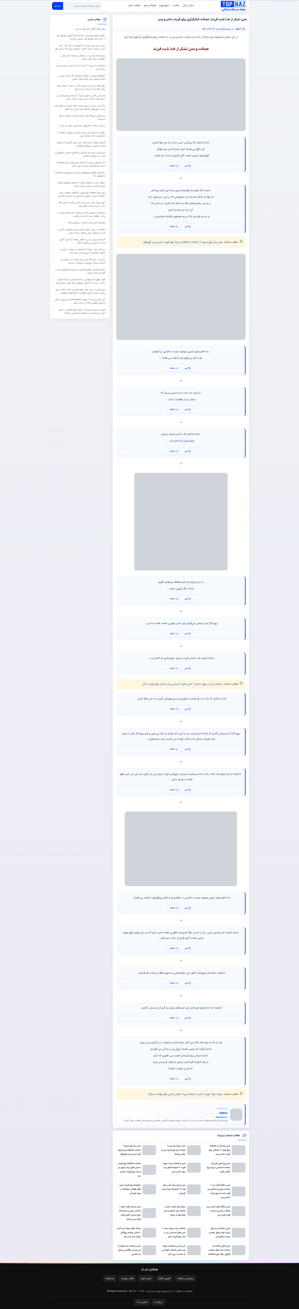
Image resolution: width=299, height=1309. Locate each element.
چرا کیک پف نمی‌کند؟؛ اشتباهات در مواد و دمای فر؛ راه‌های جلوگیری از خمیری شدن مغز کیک (82, 251)
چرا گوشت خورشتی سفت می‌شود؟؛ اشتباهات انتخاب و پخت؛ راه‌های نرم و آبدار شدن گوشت (81, 214)
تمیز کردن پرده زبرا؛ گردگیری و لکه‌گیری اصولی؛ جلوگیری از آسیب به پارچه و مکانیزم (80, 154)
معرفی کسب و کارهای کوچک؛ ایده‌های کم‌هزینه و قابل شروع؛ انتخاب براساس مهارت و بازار (81, 184)
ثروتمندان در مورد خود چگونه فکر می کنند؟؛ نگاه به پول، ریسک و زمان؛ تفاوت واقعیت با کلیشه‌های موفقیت (80, 291)
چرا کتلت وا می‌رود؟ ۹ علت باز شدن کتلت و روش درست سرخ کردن (80, 67)
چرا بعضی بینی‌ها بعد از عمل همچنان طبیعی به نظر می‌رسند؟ (82, 117)
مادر (205, 774)
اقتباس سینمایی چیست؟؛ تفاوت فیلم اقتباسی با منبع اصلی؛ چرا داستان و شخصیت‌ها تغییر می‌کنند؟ (82, 311)
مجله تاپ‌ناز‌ (233, 6)
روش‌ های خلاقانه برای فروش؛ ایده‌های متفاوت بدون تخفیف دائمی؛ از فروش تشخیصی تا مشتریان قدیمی (81, 194)
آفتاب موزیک (127, 1278)
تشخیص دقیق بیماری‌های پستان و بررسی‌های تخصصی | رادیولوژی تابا (80, 174)
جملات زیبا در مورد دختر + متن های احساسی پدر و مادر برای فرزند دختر (182, 684)
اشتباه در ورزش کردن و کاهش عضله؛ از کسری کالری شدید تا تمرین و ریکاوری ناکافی (82, 241)
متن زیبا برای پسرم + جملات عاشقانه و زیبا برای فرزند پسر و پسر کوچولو (183, 242)
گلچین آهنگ (164, 1278)
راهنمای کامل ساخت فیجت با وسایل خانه (86, 222)
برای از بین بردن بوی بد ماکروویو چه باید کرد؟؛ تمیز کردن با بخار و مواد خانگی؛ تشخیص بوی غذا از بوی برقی (80, 47)
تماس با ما (142, 1302)
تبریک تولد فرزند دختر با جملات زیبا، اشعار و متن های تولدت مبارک (185, 1094)
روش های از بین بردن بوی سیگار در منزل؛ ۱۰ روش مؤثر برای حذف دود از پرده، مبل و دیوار (81, 87)
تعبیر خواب (145, 1278)
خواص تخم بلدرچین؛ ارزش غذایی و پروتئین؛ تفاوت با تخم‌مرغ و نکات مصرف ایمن (81, 134)
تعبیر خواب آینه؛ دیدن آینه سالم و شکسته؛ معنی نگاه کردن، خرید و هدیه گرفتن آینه (82, 204)
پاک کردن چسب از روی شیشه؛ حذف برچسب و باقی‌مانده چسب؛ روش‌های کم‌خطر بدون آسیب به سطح (80, 107)
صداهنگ (110, 1278)
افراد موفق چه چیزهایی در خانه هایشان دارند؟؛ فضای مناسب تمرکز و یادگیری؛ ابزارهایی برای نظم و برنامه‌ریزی (80, 281)
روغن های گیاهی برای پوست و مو (90, 29)
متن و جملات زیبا (223, 29)
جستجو (57, 6)
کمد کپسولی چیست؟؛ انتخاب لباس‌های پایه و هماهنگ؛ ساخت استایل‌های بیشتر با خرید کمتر (80, 164)
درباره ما (158, 1302)
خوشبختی (189, 441)
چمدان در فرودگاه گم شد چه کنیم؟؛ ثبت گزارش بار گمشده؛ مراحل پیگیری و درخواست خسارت (82, 261)
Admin (223, 1113)
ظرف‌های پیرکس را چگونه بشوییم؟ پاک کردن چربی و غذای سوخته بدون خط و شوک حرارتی (82, 77)
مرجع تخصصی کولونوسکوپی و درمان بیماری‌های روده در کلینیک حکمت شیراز (80, 271)
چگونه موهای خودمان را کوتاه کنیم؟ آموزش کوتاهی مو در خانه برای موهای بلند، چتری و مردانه (81, 37)
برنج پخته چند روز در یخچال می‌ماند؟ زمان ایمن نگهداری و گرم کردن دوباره (83, 57)
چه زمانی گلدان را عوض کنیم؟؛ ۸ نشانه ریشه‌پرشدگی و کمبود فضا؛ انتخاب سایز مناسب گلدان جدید (81, 97)
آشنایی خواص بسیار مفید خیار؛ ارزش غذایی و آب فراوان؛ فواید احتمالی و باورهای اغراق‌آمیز (80, 144)
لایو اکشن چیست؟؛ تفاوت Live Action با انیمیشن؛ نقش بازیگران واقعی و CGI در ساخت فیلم (80, 301)
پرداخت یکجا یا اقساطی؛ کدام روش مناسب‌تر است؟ (82, 125)
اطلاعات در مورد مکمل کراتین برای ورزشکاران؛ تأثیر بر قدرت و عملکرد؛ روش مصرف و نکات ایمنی (81, 231)
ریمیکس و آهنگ (185, 1278)
